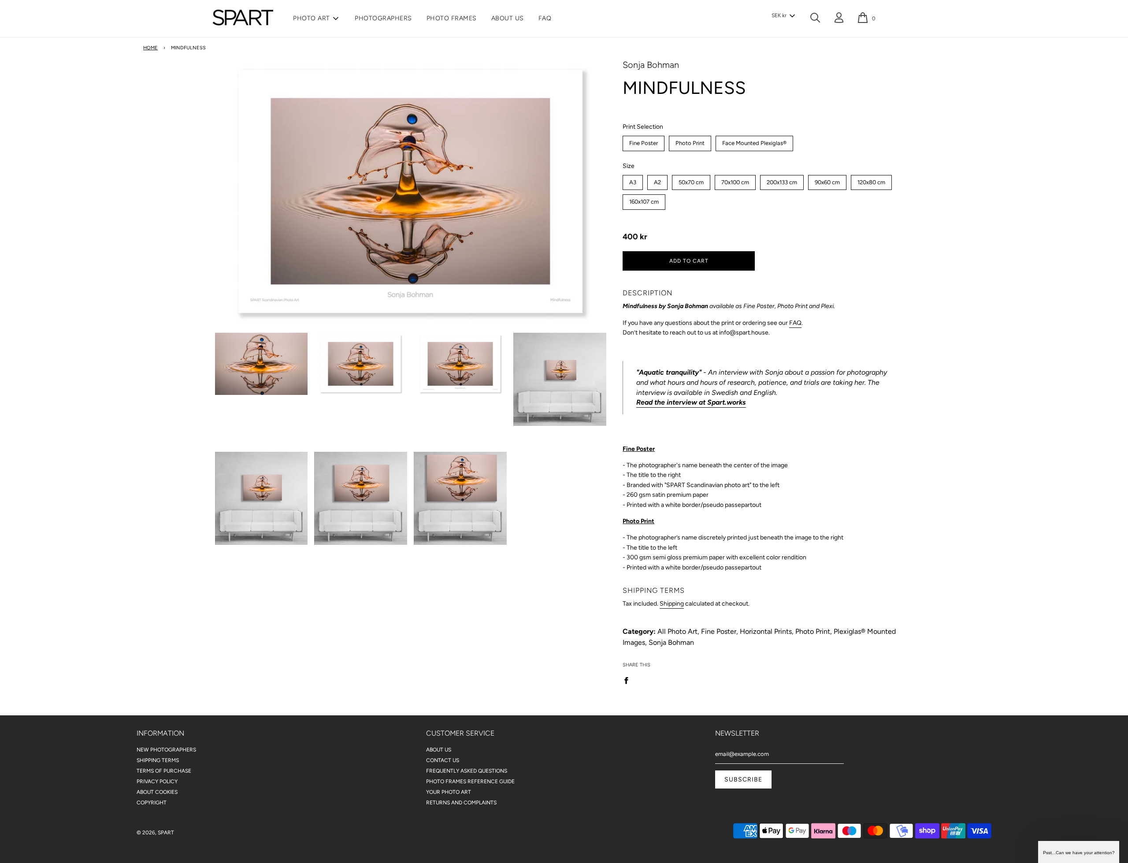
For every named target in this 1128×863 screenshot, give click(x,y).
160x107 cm (644, 199)
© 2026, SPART (155, 833)
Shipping (672, 603)
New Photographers (166, 750)
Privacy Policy (157, 781)
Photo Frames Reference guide (470, 781)
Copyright (152, 803)
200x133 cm (782, 180)
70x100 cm (735, 180)
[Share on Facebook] (629, 680)
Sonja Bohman (651, 65)
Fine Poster (643, 141)
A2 (657, 180)
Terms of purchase (164, 771)
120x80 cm (871, 180)
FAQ (545, 18)
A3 (633, 180)
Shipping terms (158, 760)
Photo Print (690, 141)
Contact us (442, 760)
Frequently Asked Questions (466, 771)
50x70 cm (691, 180)
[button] (783, 16)
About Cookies (157, 792)
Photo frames (452, 18)
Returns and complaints (461, 803)
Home (150, 48)
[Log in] (839, 19)
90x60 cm (827, 180)
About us (507, 18)
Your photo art (448, 792)
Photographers (383, 18)
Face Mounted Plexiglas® (754, 141)
